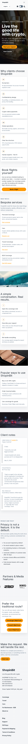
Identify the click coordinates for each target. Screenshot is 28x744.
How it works (7, 51)
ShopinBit (5, 2)
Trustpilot (13, 440)
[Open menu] (24, 2)
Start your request (9, 47)
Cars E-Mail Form (14, 630)
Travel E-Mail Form (14, 625)
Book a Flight (14, 189)
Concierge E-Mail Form (14, 620)
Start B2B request (6, 263)
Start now (5, 659)
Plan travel (5, 249)
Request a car (5, 236)
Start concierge (6, 222)
